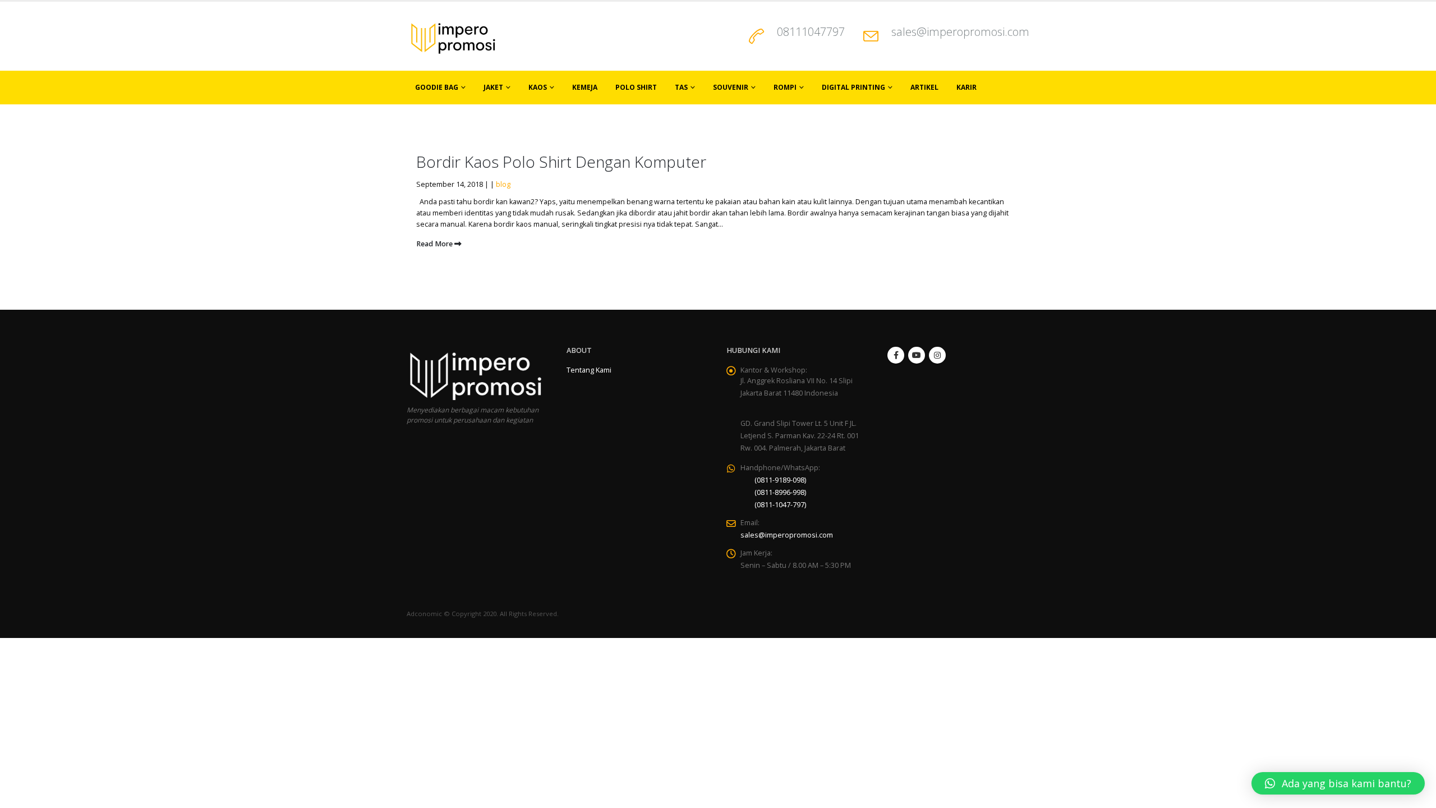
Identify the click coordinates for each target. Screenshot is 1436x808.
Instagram (937, 355)
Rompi (785, 87)
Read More (435, 244)
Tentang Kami (589, 370)
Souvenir (730, 87)
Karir (966, 87)
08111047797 (811, 31)
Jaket (493, 87)
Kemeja (584, 87)
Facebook (895, 355)
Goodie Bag (436, 87)
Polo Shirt (636, 87)
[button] (1338, 783)
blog (503, 184)
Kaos (537, 87)
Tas (681, 87)
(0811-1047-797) (780, 504)
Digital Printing (853, 87)
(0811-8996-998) (780, 492)
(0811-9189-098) (780, 480)
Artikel (924, 87)
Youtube (916, 355)
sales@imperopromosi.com (960, 31)
